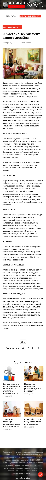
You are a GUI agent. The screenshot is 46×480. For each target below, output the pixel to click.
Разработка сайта (23, 478)
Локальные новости (12, 27)
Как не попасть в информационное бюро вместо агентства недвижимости (11, 388)
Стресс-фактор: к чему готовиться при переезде (32, 421)
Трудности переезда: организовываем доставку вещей (11, 422)
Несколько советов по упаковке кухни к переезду (32, 387)
